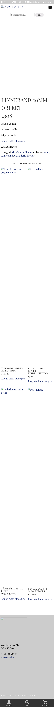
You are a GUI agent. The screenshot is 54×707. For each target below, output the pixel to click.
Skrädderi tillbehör (22, 152)
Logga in (47, 2)
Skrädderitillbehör (24, 155)
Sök (39, 15)
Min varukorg (45, 705)
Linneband (7, 155)
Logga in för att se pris (13, 141)
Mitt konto (9, 705)
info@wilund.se (7, 657)
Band (46, 152)
